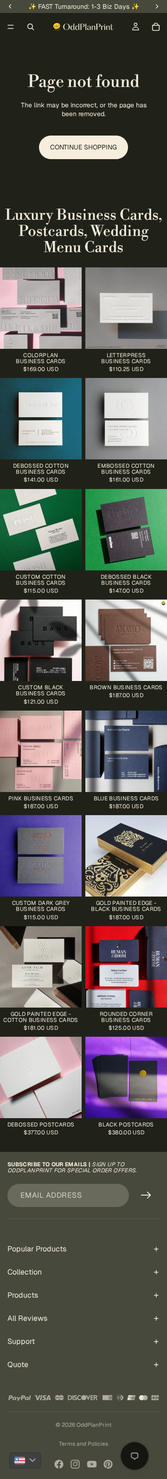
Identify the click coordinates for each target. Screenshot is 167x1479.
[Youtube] (91, 1464)
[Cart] (156, 27)
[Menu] (10, 26)
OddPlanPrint (94, 1425)
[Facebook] (58, 1464)
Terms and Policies (83, 1444)
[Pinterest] (108, 1464)
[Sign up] (146, 1195)
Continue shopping (83, 147)
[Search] (30, 27)
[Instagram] (75, 1464)
